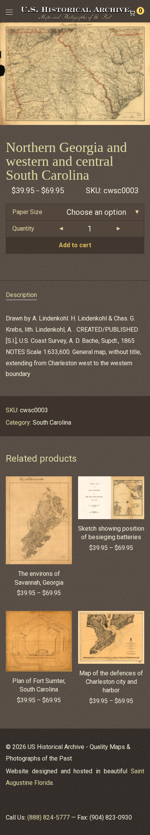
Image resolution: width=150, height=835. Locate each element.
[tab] (75, 295)
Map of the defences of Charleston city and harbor (111, 682)
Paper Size (27, 212)
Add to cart (75, 245)
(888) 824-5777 (48, 817)
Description (21, 295)
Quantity (23, 228)
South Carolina (52, 422)
